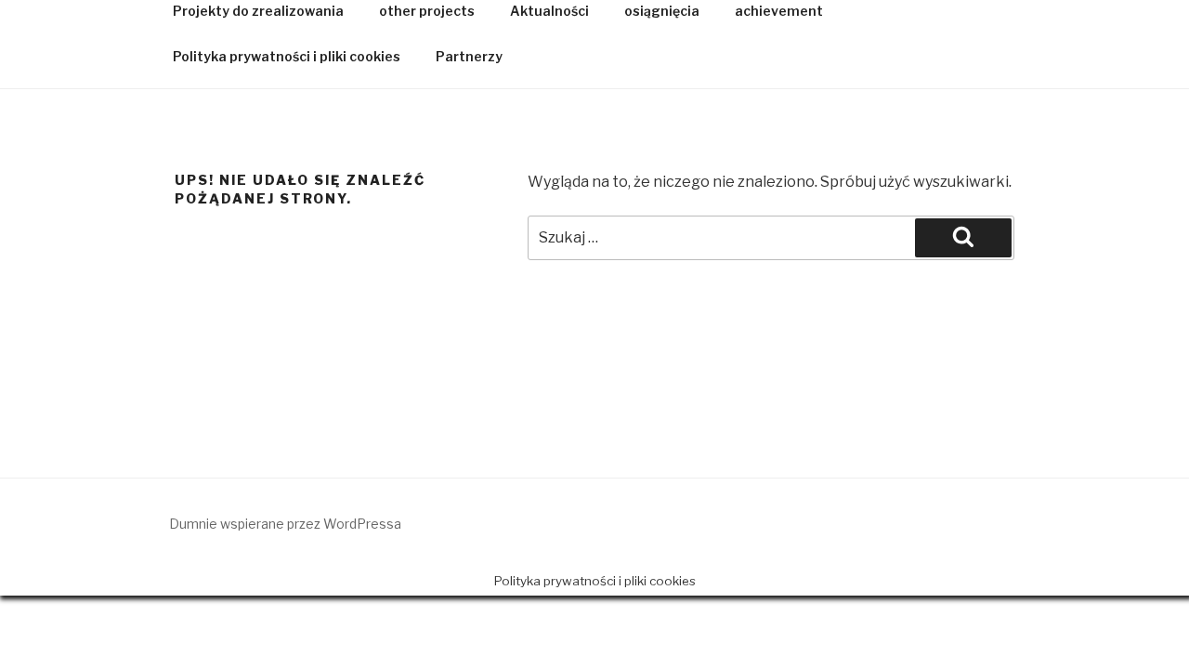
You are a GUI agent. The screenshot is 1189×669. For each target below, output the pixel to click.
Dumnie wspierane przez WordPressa (285, 523)
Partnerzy (469, 56)
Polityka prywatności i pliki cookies (286, 56)
